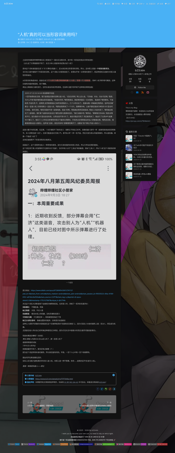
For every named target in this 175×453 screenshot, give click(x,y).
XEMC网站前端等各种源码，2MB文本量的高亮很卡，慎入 (142, 156)
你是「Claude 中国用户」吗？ (143, 137)
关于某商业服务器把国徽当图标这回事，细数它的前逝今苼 (143, 165)
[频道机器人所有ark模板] (129, 175)
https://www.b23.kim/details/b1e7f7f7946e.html (54, 379)
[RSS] (142, 92)
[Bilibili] (147, 92)
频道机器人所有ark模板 (142, 174)
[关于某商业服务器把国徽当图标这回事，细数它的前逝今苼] (129, 166)
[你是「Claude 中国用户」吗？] (129, 138)
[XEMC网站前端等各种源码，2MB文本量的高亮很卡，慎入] (129, 157)
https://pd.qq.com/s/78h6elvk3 (138, 121)
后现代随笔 (61, 39)
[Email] (137, 92)
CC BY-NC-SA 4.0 (71, 382)
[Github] (131, 92)
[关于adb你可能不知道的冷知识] (129, 147)
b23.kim (38, 375)
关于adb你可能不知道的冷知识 (143, 146)
